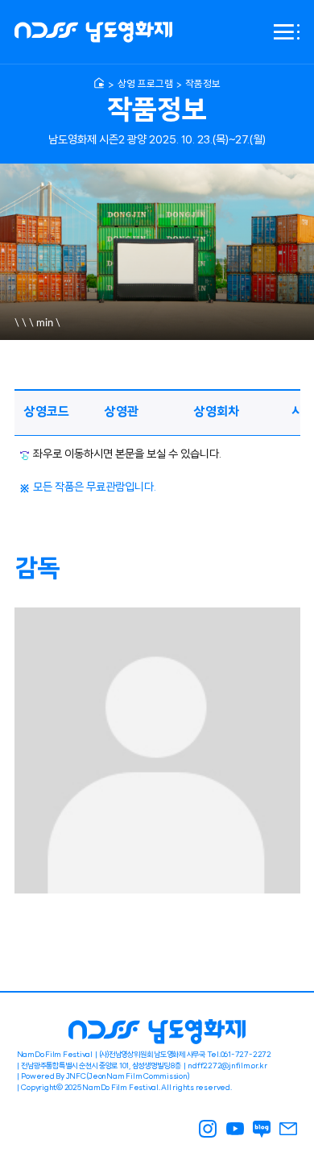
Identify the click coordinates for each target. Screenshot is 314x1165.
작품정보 (203, 84)
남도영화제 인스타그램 (208, 1128)
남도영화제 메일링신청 (289, 1128)
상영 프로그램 (145, 84)
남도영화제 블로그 (261, 1128)
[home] (99, 83)
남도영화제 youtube (235, 1128)
